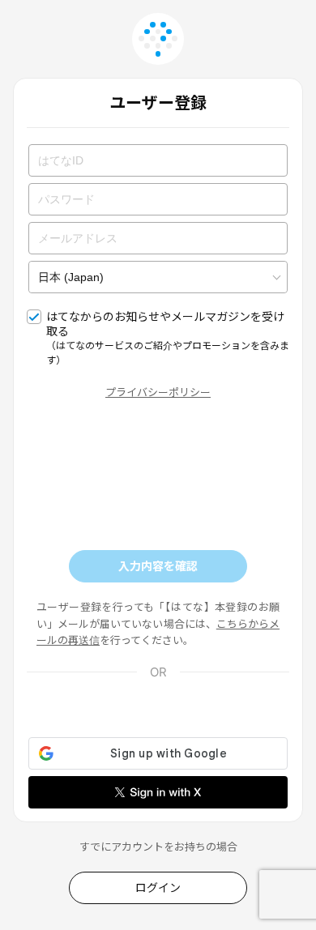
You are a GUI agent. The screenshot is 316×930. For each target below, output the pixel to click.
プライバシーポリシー (158, 392)
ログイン (158, 887)
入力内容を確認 (158, 566)
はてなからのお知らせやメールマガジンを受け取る (167, 337)
